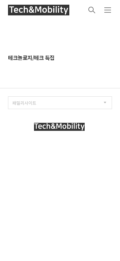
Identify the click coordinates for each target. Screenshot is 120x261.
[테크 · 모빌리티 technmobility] (38, 10)
